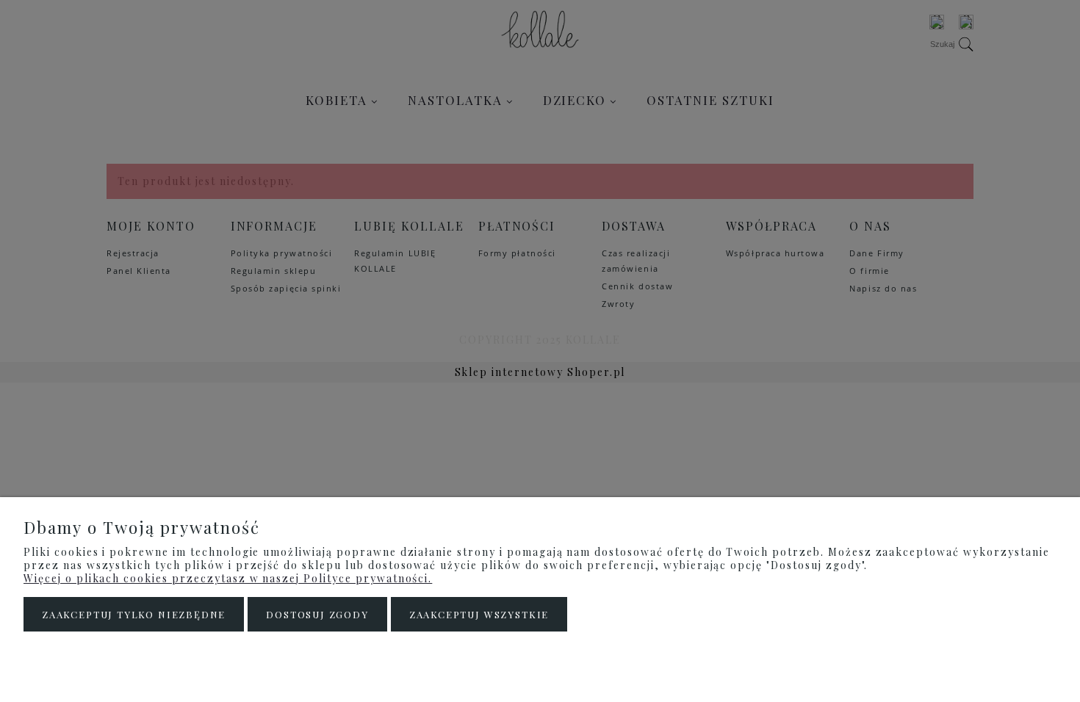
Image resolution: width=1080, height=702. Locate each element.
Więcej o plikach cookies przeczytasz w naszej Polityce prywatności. (228, 578)
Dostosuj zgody (317, 614)
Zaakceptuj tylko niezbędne (134, 614)
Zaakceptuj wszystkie (479, 614)
